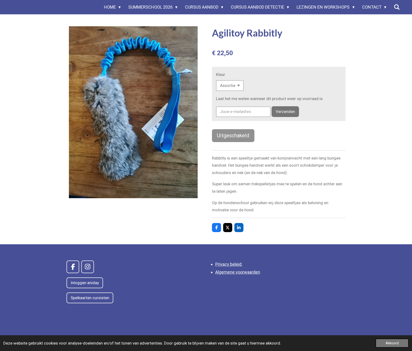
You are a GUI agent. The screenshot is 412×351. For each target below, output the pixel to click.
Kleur (220, 74)
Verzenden (285, 111)
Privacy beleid (228, 264)
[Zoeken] (396, 7)
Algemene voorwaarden (237, 272)
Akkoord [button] (392, 343)
